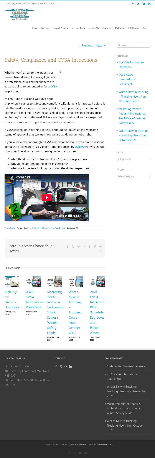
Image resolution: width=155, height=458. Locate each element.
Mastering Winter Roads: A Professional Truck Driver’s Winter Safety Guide (123, 408)
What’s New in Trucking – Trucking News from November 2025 (133, 96)
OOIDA (79, 147)
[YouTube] (65, 366)
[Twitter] (61, 366)
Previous (87, 45)
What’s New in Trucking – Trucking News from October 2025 (75, 312)
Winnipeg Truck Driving (56, 228)
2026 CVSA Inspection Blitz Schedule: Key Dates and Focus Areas (97, 312)
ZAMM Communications (103, 444)
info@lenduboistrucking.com (43, 4)
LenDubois (11, 228)
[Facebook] (56, 366)
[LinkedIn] (70, 366)
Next (99, 45)
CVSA (53, 86)
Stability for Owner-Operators (126, 366)
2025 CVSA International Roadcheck (127, 79)
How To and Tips (40, 228)
